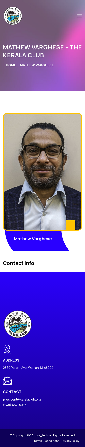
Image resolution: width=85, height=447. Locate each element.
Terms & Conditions (46, 441)
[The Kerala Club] (13, 15)
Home (11, 65)
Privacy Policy (70, 441)
